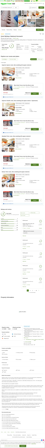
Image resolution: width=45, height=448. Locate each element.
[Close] (43, 443)
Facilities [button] (19, 29)
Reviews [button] (15, 29)
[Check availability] (40, 93)
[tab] (33, 59)
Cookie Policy (33, 443)
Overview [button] (3, 29)
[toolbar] (21, 7)
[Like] (40, 34)
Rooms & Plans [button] (9, 29)
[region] (22, 444)
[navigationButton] (25, 290)
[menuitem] (29, 3)
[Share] (43, 34)
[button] (6, 4)
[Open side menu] (43, 4)
